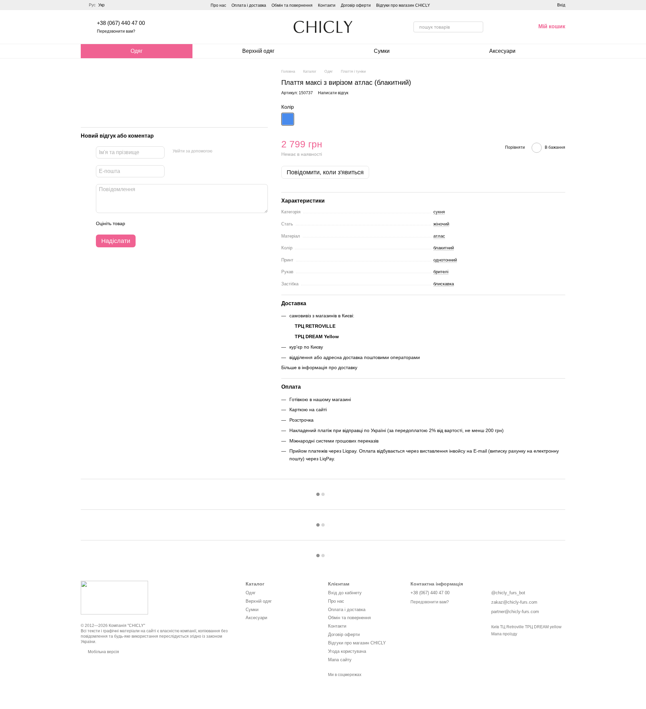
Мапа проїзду (504, 634)
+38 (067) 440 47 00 (121, 23)
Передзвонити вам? (116, 31)
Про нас (218, 5)
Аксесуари (502, 51)
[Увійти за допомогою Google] (230, 151)
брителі (440, 271)
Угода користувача (347, 651)
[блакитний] (287, 119)
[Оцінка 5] (179, 224)
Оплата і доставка (248, 5)
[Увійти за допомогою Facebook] (220, 151)
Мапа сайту (340, 659)
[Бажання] (495, 27)
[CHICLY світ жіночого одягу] (114, 597)
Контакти (326, 5)
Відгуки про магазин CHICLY (403, 5)
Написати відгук (333, 93)
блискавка (443, 283)
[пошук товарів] (477, 27)
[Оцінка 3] (157, 224)
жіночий (441, 223)
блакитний (443, 247)
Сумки (382, 51)
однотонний (445, 259)
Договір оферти (356, 5)
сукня (439, 211)
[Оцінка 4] (168, 224)
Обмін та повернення (292, 5)
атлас (439, 236)
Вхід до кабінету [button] (345, 592)
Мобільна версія (103, 651)
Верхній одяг (258, 51)
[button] (423, 328)
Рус (92, 5)
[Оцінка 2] (147, 224)
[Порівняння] (512, 27)
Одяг (137, 51)
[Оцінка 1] (136, 224)
